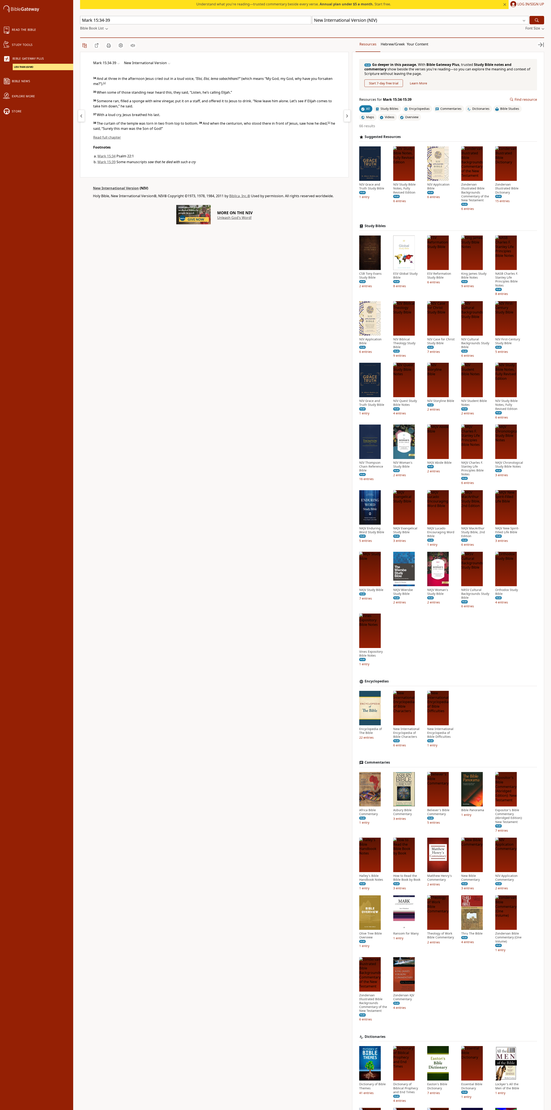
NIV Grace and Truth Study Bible (371, 186)
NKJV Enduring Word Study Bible (371, 530)
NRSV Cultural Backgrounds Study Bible (475, 594)
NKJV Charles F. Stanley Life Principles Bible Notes (472, 468)
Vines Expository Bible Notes (371, 653)
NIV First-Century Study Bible (507, 341)
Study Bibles (375, 226)
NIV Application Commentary (506, 878)
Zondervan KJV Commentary (403, 997)
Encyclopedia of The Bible (370, 731)
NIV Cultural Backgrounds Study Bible (475, 343)
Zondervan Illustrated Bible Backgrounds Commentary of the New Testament (475, 192)
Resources (367, 44)
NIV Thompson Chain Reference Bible (371, 466)
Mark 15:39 (107, 162)
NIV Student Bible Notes (474, 403)
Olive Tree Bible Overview (370, 935)
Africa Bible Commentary (368, 812)
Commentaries (377, 762)
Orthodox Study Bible (506, 592)
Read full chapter (107, 137)
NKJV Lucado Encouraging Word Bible (440, 532)
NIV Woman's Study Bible (402, 464)
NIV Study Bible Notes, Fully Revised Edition (404, 188)
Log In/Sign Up (530, 4)
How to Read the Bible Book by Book (406, 878)
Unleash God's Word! (234, 217)
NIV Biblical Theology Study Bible (404, 343)
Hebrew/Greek (393, 44)
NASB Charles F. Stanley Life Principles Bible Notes (506, 279)
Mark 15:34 (107, 156)
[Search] (536, 20)
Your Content (417, 44)
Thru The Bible (472, 933)
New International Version (116, 188)
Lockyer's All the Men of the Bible (507, 1086)
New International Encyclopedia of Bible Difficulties (440, 733)
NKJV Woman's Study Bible (437, 592)
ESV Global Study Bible (405, 275)
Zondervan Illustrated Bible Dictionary (506, 188)
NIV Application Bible (438, 186)
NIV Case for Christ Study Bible (441, 341)
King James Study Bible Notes (473, 275)
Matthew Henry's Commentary (439, 878)
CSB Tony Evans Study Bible (370, 275)
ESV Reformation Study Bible (439, 275)
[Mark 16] (347, 116)
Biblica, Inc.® (239, 196)
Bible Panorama (472, 810)
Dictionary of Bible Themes (372, 1086)
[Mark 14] (81, 116)
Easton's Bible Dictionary (437, 1086)
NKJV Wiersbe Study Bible (403, 592)
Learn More (418, 83)
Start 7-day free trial (383, 83)
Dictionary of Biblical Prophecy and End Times (405, 1088)
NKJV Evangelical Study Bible (405, 530)
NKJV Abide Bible (439, 463)
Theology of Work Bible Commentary (440, 935)
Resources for (385, 99)
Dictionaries (375, 1036)
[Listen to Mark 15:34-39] (132, 45)
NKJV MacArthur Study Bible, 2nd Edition (473, 532)
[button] (526, 4)
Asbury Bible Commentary (402, 812)
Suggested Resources (383, 137)
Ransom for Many (406, 933)
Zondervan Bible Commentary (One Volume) (508, 937)
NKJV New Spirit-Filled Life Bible (507, 530)
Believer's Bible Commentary (438, 812)
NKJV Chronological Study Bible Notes (509, 464)
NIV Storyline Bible (440, 401)
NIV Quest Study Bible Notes (405, 403)
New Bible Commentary (470, 878)
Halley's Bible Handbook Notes (371, 878)
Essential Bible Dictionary (471, 1086)
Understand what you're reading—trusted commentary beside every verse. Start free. (293, 4)
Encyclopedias (377, 681)
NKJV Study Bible (371, 590)
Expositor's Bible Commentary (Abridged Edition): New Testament (508, 816)
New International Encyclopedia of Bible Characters (406, 733)
